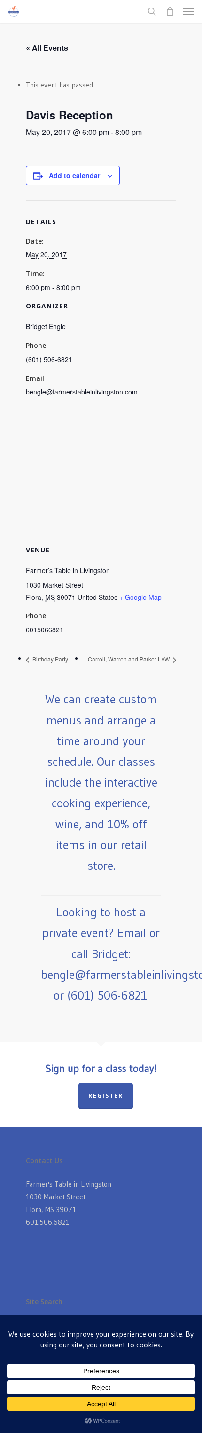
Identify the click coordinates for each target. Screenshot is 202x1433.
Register (105, 1096)
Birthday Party (49, 659)
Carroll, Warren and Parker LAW (129, 659)
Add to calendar (74, 175)
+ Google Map (140, 597)
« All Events (47, 47)
